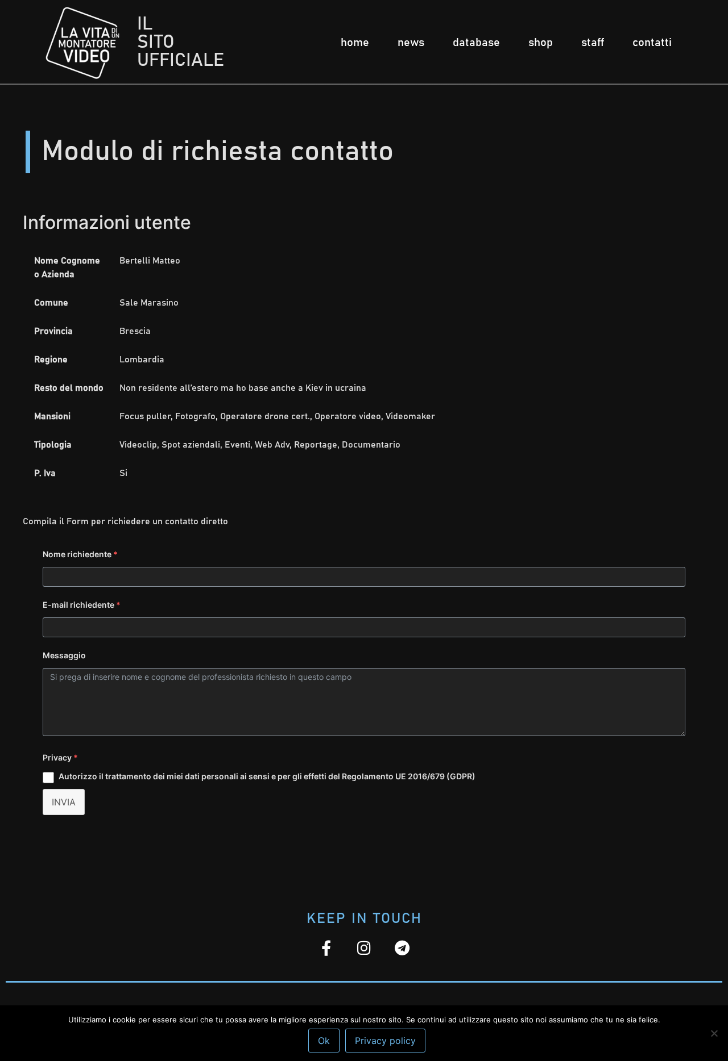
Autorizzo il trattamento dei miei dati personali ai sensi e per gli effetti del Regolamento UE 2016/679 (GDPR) (267, 776)
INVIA (64, 802)
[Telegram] (402, 947)
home (355, 42)
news (411, 42)
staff (592, 42)
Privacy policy (385, 1040)
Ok (324, 1040)
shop (540, 42)
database (476, 42)
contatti (652, 42)
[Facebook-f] (326, 947)
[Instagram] (364, 947)
